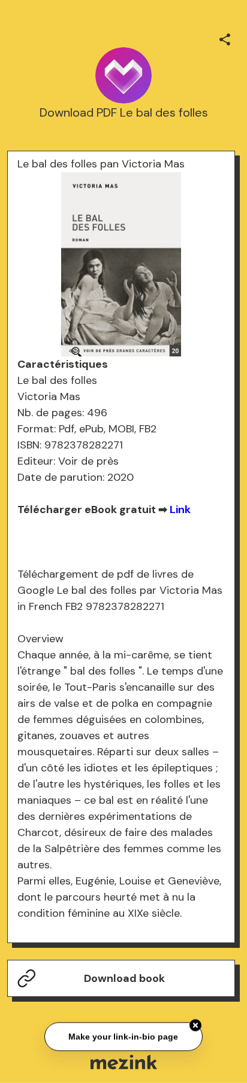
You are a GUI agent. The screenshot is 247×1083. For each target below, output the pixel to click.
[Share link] (225, 38)
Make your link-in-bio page (123, 1036)
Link (180, 509)
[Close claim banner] (195, 1025)
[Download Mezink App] (124, 1061)
